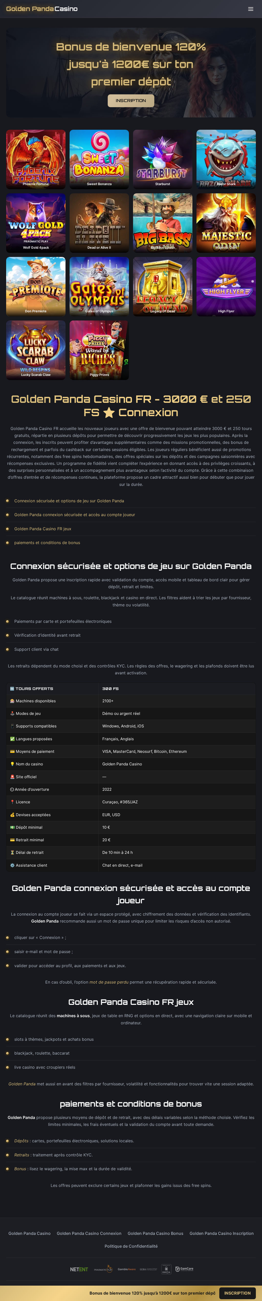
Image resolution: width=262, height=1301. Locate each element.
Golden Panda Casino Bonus (155, 1233)
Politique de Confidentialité (131, 1246)
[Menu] (251, 9)
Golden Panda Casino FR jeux (42, 528)
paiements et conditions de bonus (47, 542)
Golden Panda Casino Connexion (89, 1233)
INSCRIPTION (131, 100)
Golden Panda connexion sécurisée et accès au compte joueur (74, 514)
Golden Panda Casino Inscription (222, 1233)
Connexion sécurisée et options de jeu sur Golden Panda (69, 500)
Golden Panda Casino (29, 1233)
